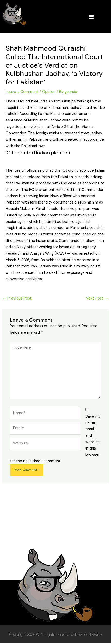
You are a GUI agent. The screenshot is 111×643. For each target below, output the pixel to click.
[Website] (45, 444)
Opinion (49, 91)
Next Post (97, 298)
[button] (91, 16)
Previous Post (17, 298)
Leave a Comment (22, 91)
